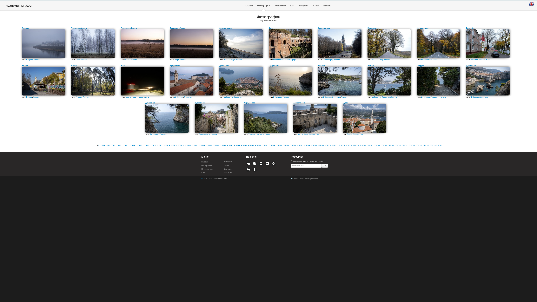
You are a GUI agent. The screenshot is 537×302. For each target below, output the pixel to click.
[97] (424, 145)
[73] (340, 145)
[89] (396, 145)
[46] (245, 145)
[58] (287, 145)
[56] (280, 145)
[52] (266, 145)
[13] (130, 145)
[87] (389, 145)
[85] (382, 145)
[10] (119, 145)
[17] (144, 145)
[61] (298, 145)
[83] (375, 145)
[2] (99, 145)
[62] (301, 145)
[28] (182, 145)
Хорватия (188, 97)
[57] (284, 145)
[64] (308, 145)
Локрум (344, 97)
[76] (350, 145)
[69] (326, 145)
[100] (435, 145)
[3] (102, 145)
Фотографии (263, 5)
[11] (123, 145)
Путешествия (280, 5)
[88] (392, 145)
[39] (221, 145)
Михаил (19, 5)
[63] (305, 145)
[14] (133, 145)
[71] (333, 145)
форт (294, 59)
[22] (161, 145)
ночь (147, 97)
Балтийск (475, 59)
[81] (368, 145)
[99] (431, 145)
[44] (238, 145)
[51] (263, 145)
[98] (427, 145)
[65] (312, 145)
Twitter (315, 5)
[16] (140, 145)
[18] (147, 145)
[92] (406, 145)
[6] (109, 145)
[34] (203, 145)
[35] (207, 145)
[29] (186, 145)
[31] (193, 145)
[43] (235, 145)
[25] (172, 145)
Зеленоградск (229, 59)
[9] (117, 145)
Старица (29, 59)
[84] (378, 145)
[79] (361, 145)
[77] (354, 145)
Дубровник (178, 97)
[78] (357, 145)
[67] (319, 145)
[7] (112, 145)
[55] (277, 145)
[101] (439, 145)
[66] (315, 145)
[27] (179, 145)
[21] (158, 145)
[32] (196, 145)
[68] (322, 145)
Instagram (303, 5)
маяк (488, 59)
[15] (137, 145)
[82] (371, 145)
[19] (151, 145)
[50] (259, 145)
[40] (224, 145)
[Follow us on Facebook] (248, 163)
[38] (217, 145)
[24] (168, 145)
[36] (210, 145)
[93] (410, 145)
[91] (403, 145)
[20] (154, 145)
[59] (291, 145)
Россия (37, 59)
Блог (292, 5)
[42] (231, 145)
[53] (270, 145)
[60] (294, 145)
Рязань (29, 97)
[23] (165, 145)
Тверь (78, 59)
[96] (420, 145)
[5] (107, 145)
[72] (336, 145)
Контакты (327, 5)
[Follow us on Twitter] (254, 163)
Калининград (278, 59)
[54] (273, 145)
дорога (141, 97)
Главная (249, 5)
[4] (104, 145)
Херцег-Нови (253, 134)
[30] (189, 145)
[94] (413, 145)
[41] (228, 145)
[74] (343, 145)
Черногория (265, 134)
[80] (364, 145)
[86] (385, 145)
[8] (114, 145)
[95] (417, 145)
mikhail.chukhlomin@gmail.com (306, 178)
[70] (329, 145)
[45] (242, 145)
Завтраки (227, 169)
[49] (256, 145)
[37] (214, 145)
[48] (252, 145)
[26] (175, 145)
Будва (349, 134)
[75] (347, 145)
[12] (126, 145)
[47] (249, 145)
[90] (399, 145)
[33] (200, 145)
